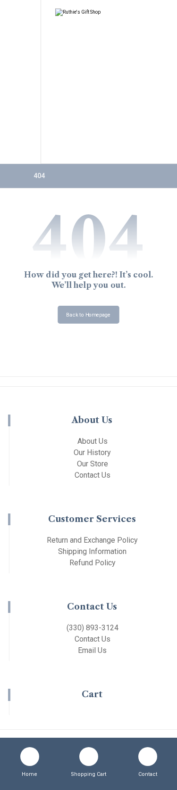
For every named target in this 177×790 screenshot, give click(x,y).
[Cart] (20, 31)
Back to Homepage (88, 314)
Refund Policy (92, 562)
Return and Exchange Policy (92, 540)
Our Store (92, 463)
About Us (92, 441)
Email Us (92, 650)
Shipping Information (92, 551)
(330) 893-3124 (92, 627)
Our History (92, 452)
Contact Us (92, 475)
